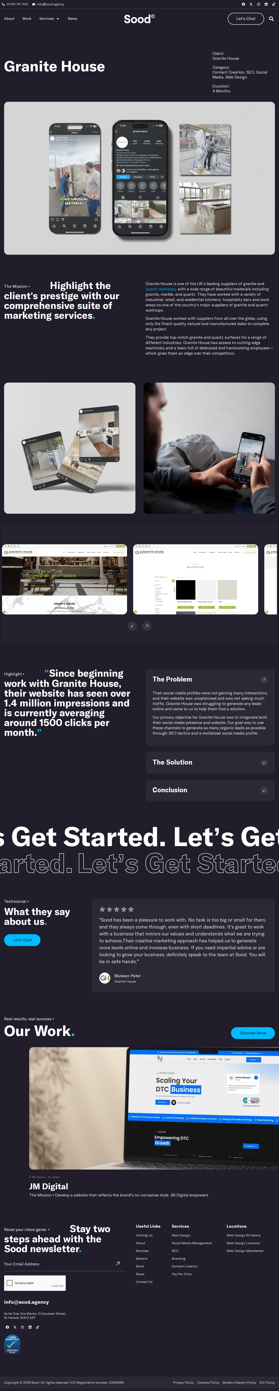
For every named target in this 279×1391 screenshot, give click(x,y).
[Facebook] (243, 4)
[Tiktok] (273, 4)
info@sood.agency (26, 1302)
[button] (271, 18)
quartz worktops (161, 289)
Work (26, 19)
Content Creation (17, 54)
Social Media (49, 54)
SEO (35, 54)
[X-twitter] (251, 4)
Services (46, 19)
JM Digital (48, 1187)
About (9, 19)
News (72, 19)
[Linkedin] (266, 4)
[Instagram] (258, 4)
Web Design (69, 54)
